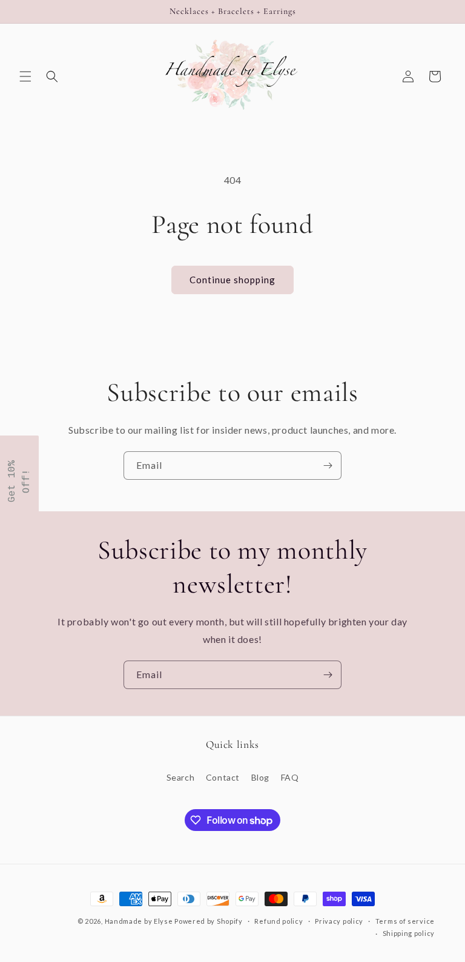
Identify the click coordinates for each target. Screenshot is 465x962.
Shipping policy (409, 933)
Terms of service (405, 921)
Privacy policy (339, 921)
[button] (25, 76)
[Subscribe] (327, 465)
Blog (260, 777)
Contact (223, 777)
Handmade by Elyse (139, 921)
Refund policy (278, 921)
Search (181, 777)
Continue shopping (232, 279)
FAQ (290, 777)
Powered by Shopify (208, 921)
